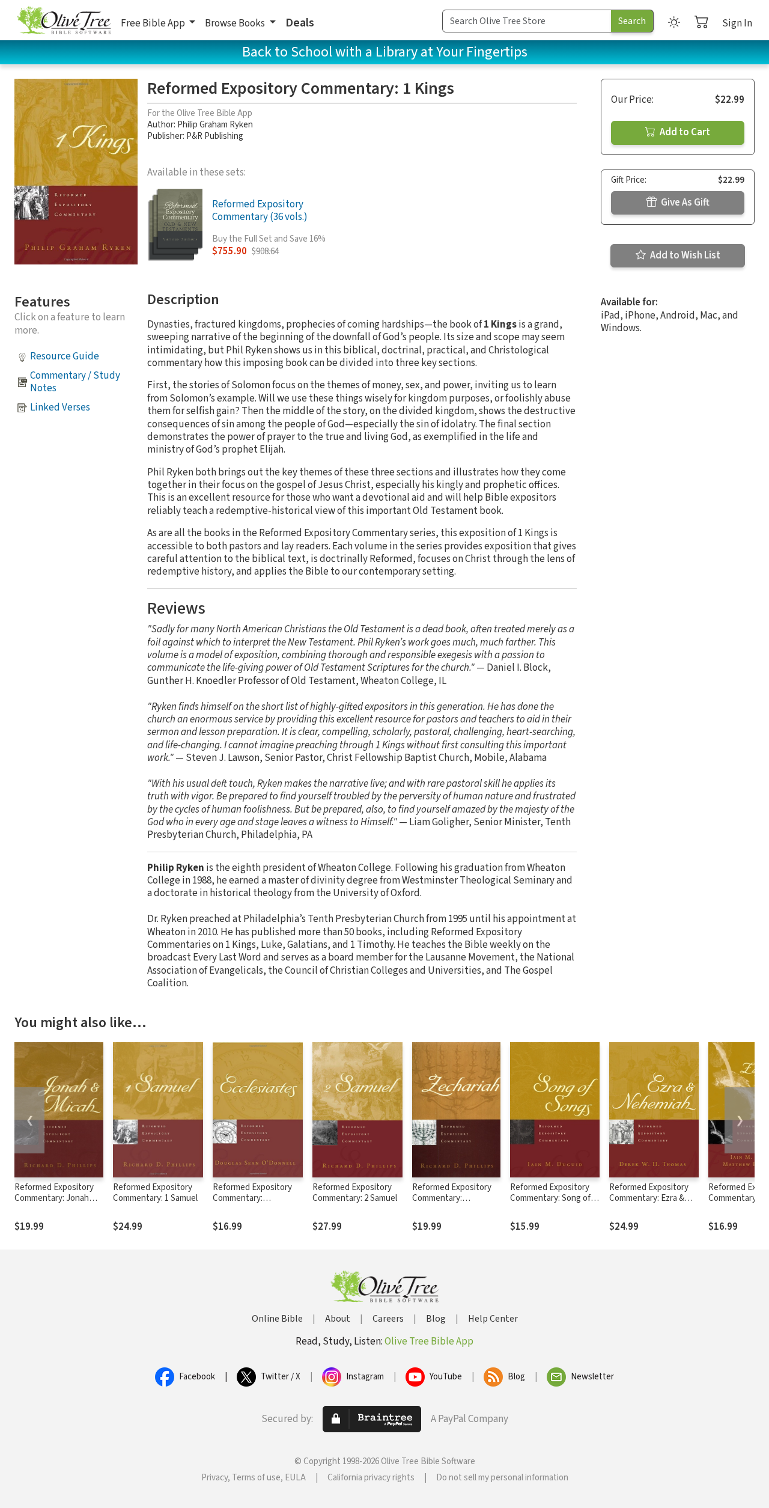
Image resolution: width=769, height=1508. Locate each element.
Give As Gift (684, 202)
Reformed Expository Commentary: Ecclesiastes (252, 1198)
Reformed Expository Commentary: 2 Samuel (354, 1193)
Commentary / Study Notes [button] (75, 381)
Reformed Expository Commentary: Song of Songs (550, 1198)
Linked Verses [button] (60, 407)
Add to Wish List (684, 255)
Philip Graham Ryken (215, 124)
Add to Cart (684, 132)
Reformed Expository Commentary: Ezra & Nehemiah (648, 1198)
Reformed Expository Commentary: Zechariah (451, 1198)
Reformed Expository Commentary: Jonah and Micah (54, 1198)
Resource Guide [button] (64, 356)
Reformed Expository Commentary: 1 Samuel (155, 1193)
